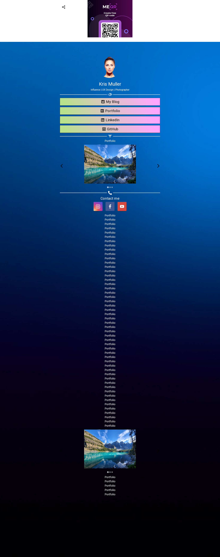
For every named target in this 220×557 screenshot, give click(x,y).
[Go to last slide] (62, 166)
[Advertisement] (90, 58)
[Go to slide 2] (110, 187)
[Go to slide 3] (112, 187)
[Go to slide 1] (108, 187)
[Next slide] (158, 166)
